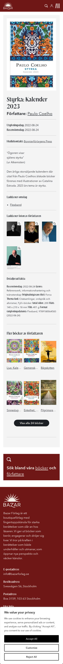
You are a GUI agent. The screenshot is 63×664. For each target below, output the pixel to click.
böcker (41, 467)
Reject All (31, 656)
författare (15, 473)
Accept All (31, 638)
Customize (31, 647)
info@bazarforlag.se (16, 574)
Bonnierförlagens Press (38, 141)
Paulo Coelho (40, 113)
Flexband (16, 204)
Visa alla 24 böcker (31, 423)
